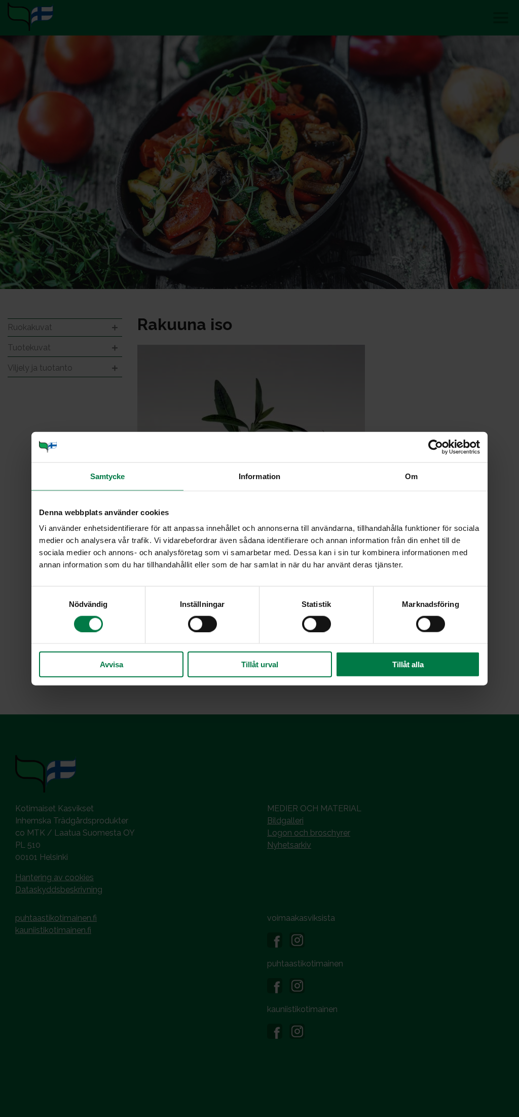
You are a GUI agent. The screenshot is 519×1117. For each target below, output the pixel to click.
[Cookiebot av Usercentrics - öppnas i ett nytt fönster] (435, 446)
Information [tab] (259, 476)
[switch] (202, 624)
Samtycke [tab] (107, 476)
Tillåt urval (259, 664)
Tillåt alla (408, 664)
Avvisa (111, 664)
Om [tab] (411, 476)
